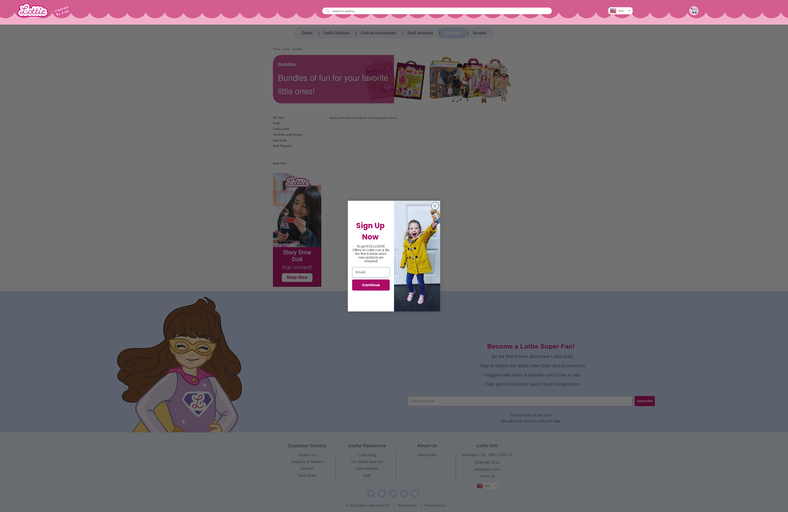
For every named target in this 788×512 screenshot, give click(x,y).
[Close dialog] (435, 206)
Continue (371, 284)
